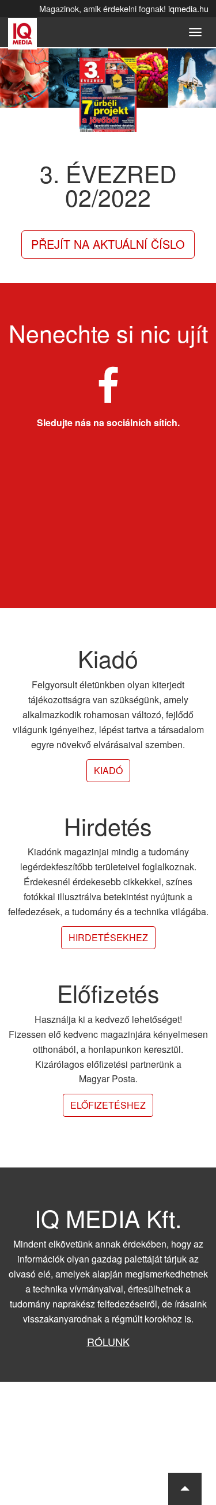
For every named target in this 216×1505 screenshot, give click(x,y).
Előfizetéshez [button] (108, 1105)
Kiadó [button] (108, 770)
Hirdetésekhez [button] (108, 937)
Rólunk (108, 1341)
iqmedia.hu (188, 8)
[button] (185, 1489)
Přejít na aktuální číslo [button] (108, 244)
